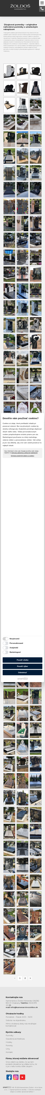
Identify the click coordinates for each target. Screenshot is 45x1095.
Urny (8, 1049)
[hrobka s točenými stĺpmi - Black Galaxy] (36, 865)
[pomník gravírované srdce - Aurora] (22, 899)
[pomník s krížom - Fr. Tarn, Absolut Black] (22, 865)
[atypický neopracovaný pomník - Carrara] (22, 730)
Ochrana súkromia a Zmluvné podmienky (24, 453)
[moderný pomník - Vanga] (36, 916)
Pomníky (9, 1035)
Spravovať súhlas (27, 1092)
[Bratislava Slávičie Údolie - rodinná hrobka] (22, 189)
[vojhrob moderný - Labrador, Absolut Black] (9, 848)
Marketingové (15, 652)
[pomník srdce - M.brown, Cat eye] (9, 764)
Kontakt (9, 1052)
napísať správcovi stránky (18, 1090)
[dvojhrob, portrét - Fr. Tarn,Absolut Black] (36, 848)
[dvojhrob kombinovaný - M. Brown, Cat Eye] (36, 831)
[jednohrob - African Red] (22, 916)
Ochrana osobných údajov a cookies (22, 456)
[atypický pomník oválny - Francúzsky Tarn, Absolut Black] (36, 730)
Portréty (9, 1045)
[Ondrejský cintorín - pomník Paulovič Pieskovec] (36, 206)
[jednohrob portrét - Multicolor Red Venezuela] (36, 949)
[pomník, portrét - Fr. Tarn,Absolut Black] (9, 865)
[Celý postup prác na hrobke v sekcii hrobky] (9, 189)
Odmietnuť (22, 673)
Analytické (14, 648)
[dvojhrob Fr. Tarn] (22, 831)
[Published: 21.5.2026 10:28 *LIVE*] (13, 1087)
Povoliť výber (22, 666)
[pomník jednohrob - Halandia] (9, 899)
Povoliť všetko (22, 660)
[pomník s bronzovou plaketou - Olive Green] (22, 933)
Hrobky (9, 1042)
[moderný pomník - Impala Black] (22, 882)
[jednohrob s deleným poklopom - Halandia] (9, 949)
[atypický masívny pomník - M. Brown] (22, 713)
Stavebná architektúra (15, 1039)
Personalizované (16, 643)
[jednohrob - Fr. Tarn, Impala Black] (36, 882)
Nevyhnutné (14, 639)
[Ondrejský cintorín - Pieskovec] (9, 223)
